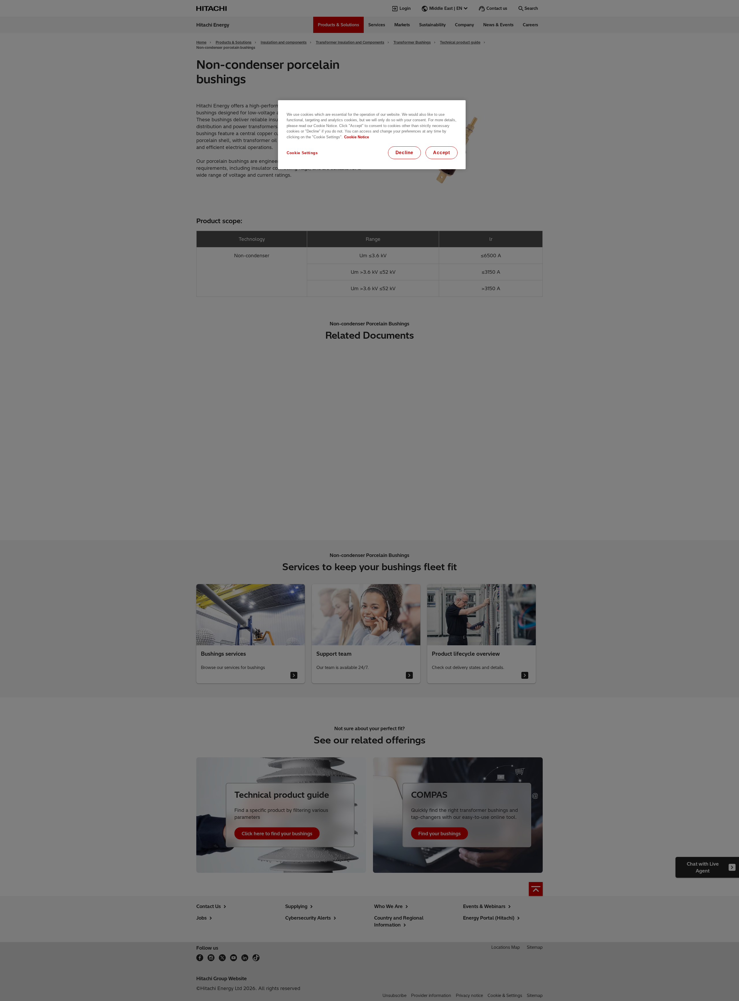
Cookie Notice (356, 137)
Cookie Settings (302, 153)
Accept (441, 152)
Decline (404, 152)
